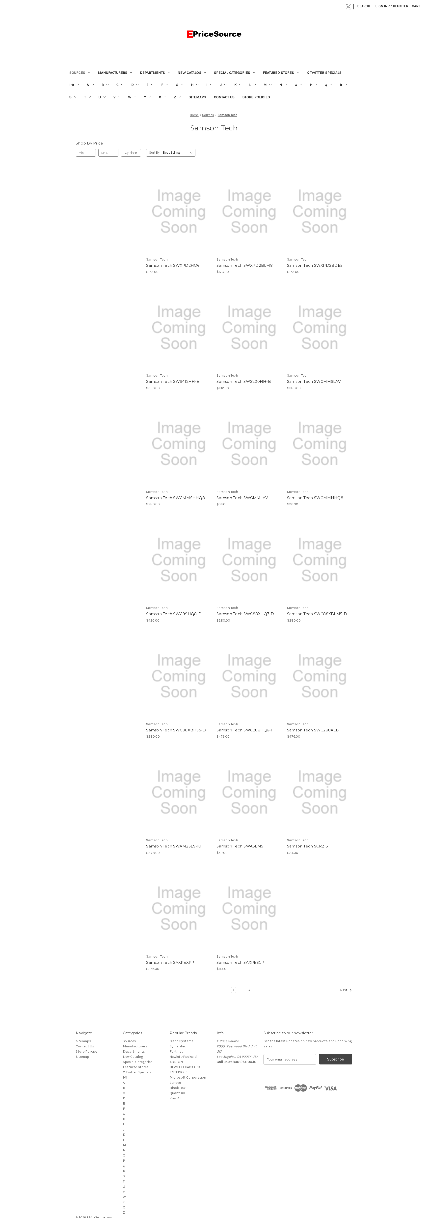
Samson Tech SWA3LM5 (239, 846)
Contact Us (224, 97)
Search (363, 6)
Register (400, 6)
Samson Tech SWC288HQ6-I (244, 730)
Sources (77, 72)
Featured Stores (278, 72)
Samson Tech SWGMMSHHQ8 (175, 497)
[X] (348, 6)
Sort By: (154, 152)
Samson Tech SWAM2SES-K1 (173, 846)
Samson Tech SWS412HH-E (172, 381)
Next (344, 990)
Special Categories (232, 72)
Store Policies (256, 97)
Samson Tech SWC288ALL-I (314, 730)
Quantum (177, 1093)
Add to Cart (178, 216)
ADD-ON (176, 1062)
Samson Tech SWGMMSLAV (314, 381)
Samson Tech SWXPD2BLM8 (244, 265)
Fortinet (176, 1051)
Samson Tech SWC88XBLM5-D (317, 613)
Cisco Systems (181, 1041)
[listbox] (178, 152)
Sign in (381, 6)
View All (175, 1098)
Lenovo (175, 1083)
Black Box (178, 1088)
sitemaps (197, 97)
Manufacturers (112, 72)
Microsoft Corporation (188, 1077)
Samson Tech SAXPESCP (240, 962)
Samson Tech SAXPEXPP (170, 962)
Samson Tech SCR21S (307, 846)
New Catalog (189, 72)
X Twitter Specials (324, 72)
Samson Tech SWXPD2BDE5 (315, 265)
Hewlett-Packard (183, 1057)
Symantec (178, 1046)
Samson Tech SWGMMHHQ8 (315, 497)
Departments (152, 72)
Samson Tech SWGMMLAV (242, 497)
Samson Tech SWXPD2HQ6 (172, 265)
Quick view (178, 207)
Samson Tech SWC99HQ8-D (174, 613)
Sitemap (82, 1057)
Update (131, 153)
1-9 (71, 84)
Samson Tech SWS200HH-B (243, 381)
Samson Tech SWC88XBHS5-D (176, 730)
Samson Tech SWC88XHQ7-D (245, 613)
